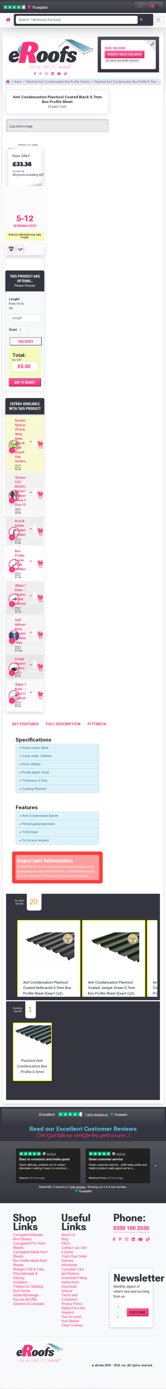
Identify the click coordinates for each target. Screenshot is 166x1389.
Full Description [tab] (63, 724)
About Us (68, 1235)
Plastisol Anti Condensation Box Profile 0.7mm (125, 81)
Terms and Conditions (69, 1297)
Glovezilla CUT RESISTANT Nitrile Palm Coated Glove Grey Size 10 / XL (23, 491)
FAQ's (65, 1243)
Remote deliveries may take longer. (25, 236)
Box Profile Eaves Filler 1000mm (21, 560)
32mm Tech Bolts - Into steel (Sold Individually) (24, 691)
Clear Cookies (72, 1325)
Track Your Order (74, 1256)
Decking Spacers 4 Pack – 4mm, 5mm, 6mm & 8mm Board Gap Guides (21, 441)
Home (18, 81)
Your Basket (70, 1321)
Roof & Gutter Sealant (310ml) (21, 527)
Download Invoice (69, 1288)
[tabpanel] (128, 54)
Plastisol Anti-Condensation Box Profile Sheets (58, 81)
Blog (64, 1239)
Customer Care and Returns (72, 1271)
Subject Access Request (73, 1310)
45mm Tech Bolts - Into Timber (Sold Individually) (24, 594)
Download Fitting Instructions (74, 1280)
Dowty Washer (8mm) (21, 663)
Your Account (71, 1317)
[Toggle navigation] (158, 19)
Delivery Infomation (69, 1263)
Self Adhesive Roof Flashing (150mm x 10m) (22, 631)
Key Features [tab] (25, 724)
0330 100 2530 (115, 48)
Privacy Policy (71, 1304)
